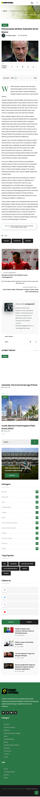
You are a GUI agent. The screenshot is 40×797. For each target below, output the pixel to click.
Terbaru (4, 512)
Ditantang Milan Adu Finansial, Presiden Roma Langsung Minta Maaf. (22, 226)
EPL (5, 564)
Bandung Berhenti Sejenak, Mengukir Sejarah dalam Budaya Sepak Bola (25, 667)
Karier (6, 778)
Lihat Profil (9, 336)
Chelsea (24, 568)
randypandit (30, 304)
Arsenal (6, 573)
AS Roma (6, 241)
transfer (28, 241)
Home (6, 769)
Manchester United (27, 564)
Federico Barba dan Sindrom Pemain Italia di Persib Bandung (24, 631)
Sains (3, 502)
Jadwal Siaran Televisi (9, 528)
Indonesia (13, 564)
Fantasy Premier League (9, 523)
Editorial (4, 492)
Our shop (12, 475)
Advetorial (5, 497)
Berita (5, 11)
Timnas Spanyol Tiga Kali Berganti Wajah (24, 655)
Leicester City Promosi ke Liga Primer (19, 385)
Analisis (4, 533)
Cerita (4, 549)
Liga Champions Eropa (10, 568)
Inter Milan (17, 241)
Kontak (6, 775)
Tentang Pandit (9, 772)
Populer (10, 622)
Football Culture (7, 538)
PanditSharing (6, 507)
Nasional (4, 543)
